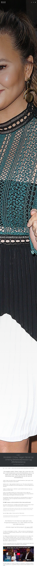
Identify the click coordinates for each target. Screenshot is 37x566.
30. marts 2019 (28, 527)
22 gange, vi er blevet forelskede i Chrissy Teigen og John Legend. (19, 502)
